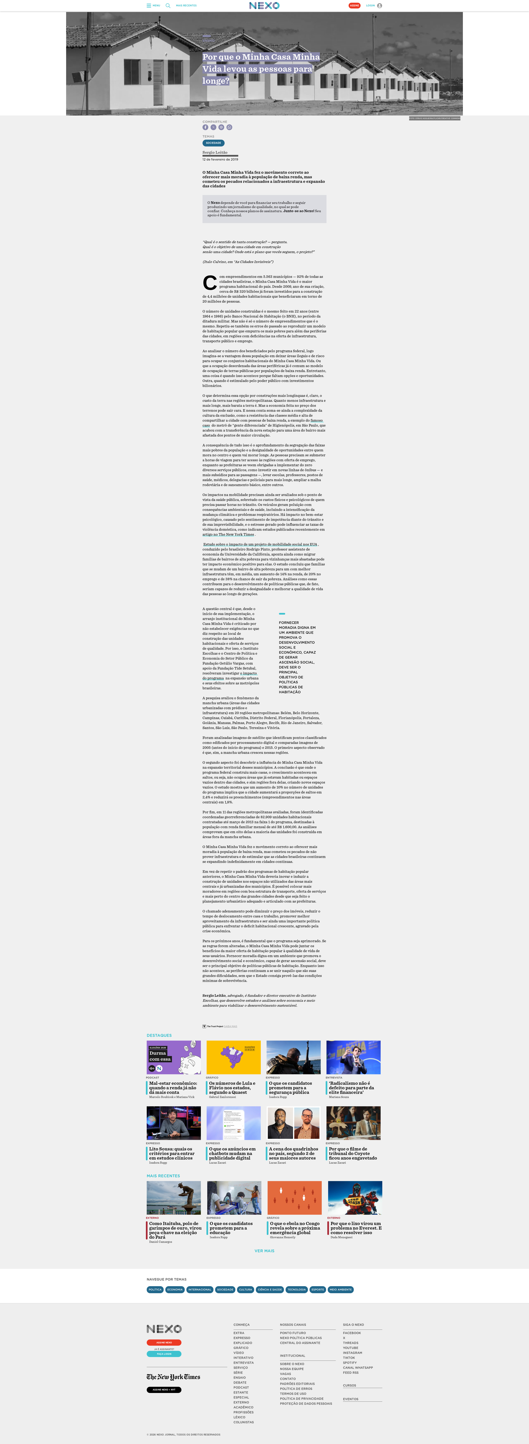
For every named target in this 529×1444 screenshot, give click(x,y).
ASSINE (354, 5)
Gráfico (212, 1077)
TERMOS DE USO (293, 1393)
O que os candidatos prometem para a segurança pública (290, 1088)
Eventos (350, 1399)
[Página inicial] (264, 5)
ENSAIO (240, 1377)
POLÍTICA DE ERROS (296, 1388)
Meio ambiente (341, 1289)
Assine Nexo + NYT (164, 1389)
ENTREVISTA (244, 1362)
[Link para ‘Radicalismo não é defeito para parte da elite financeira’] (353, 1057)
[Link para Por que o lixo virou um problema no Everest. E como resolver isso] (355, 1198)
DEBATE (240, 1382)
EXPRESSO (242, 1338)
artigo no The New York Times (228, 534)
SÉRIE (238, 1372)
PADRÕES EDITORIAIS (297, 1384)
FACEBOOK (352, 1333)
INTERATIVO (243, 1358)
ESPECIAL (241, 1397)
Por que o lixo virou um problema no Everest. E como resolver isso (356, 1228)
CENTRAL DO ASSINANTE (300, 1343)
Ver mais (264, 1251)
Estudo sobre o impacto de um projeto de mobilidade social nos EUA (260, 544)
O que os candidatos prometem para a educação (231, 1228)
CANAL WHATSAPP (358, 1367)
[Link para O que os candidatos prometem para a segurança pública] (294, 1057)
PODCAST (241, 1387)
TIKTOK (349, 1358)
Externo (152, 1217)
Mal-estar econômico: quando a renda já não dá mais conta (173, 1088)
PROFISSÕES (244, 1412)
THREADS (350, 1343)
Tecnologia (297, 1289)
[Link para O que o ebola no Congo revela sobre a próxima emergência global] (295, 1198)
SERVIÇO (241, 1367)
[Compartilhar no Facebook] (205, 127)
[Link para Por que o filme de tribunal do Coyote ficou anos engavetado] (353, 1123)
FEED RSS (351, 1372)
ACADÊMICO (243, 1407)
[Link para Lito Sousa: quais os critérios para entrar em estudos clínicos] (174, 1123)
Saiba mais (230, 1026)
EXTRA (239, 1333)
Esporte (318, 1289)
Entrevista (334, 1077)
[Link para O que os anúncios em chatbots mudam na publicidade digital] (234, 1123)
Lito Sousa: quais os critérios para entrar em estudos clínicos (172, 1153)
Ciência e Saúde (270, 1289)
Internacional (199, 1289)
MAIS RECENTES (186, 5)
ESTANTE (241, 1392)
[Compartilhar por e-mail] (221, 127)
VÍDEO (239, 1353)
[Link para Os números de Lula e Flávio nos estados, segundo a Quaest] (234, 1057)
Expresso (273, 1077)
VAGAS (285, 1374)
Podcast (152, 1077)
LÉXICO (239, 1417)
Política (155, 1289)
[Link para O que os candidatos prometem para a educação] (234, 1198)
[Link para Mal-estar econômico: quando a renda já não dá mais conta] (174, 1057)
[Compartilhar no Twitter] (213, 127)
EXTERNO (241, 1402)
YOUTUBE (350, 1348)
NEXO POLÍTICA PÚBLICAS (301, 1338)
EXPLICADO (243, 1343)
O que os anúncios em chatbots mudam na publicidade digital (232, 1153)
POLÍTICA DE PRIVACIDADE (302, 1398)
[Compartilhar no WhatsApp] (229, 127)
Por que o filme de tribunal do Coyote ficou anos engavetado (353, 1153)
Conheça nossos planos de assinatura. (251, 211)
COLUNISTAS (244, 1422)
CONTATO (288, 1379)
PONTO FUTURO (293, 1333)
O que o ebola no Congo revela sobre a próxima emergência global (295, 1228)
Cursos (349, 1385)
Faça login (164, 1354)
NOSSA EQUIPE (292, 1369)
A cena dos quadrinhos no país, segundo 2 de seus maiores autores (293, 1153)
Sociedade (213, 143)
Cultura (245, 1289)
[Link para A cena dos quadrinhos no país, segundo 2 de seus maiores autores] (294, 1123)
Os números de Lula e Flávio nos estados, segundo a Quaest (232, 1088)
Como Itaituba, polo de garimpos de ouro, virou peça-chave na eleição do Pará (175, 1230)
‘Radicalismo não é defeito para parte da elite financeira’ (351, 1088)
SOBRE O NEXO (292, 1364)
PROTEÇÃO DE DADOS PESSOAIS (306, 1403)
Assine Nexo (164, 1342)
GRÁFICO (241, 1348)
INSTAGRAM (352, 1353)
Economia (175, 1289)
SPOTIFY (350, 1362)
